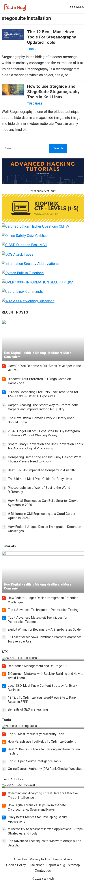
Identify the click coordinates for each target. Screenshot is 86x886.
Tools (31, 49)
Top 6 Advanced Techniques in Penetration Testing (43, 610)
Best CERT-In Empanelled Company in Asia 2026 (42, 470)
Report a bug (56, 865)
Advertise (20, 859)
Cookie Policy (16, 865)
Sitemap (74, 865)
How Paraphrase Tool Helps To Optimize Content (42, 741)
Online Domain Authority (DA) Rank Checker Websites (45, 768)
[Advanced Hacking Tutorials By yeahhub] (43, 182)
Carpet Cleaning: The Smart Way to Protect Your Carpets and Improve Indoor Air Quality (43, 407)
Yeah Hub (48, 878)
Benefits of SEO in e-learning (28, 709)
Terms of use (62, 859)
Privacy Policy (40, 859)
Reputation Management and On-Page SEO (38, 666)
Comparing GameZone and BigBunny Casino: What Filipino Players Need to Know (44, 459)
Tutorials (34, 103)
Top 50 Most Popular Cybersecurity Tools (36, 734)
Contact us (43, 871)
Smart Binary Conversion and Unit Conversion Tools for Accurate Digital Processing (45, 446)
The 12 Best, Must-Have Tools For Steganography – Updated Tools (53, 37)
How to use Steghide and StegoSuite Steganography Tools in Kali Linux (53, 91)
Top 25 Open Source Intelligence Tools (34, 761)
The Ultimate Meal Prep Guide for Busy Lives (40, 479)
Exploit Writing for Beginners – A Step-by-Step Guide (44, 629)
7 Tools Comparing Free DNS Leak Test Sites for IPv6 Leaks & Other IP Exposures (43, 394)
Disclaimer (36, 865)
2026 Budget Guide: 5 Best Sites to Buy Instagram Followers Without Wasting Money (44, 433)
